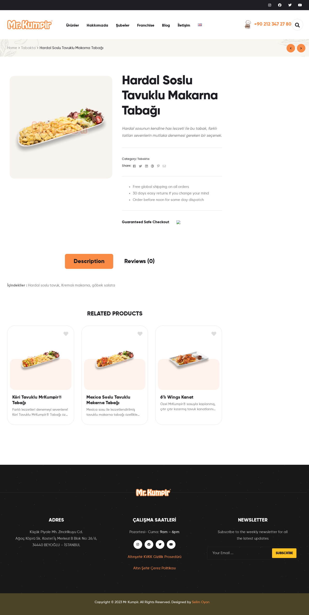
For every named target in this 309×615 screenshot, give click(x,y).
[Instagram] (270, 5)
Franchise (145, 26)
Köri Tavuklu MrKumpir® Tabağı (37, 400)
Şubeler (122, 26)
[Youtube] (300, 5)
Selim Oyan (201, 602)
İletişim (184, 26)
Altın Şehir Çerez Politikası (154, 568)
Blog (166, 26)
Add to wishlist (66, 333)
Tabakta (28, 48)
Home (12, 48)
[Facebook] (280, 5)
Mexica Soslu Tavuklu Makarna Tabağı (108, 400)
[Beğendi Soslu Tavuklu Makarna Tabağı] (301, 48)
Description (89, 261)
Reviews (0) (139, 261)
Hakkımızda (97, 26)
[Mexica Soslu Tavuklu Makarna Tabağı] (291, 48)
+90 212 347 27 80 (272, 24)
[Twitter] (290, 5)
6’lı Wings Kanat (176, 397)
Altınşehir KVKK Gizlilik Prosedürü (154, 557)
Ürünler (72, 26)
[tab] (89, 261)
